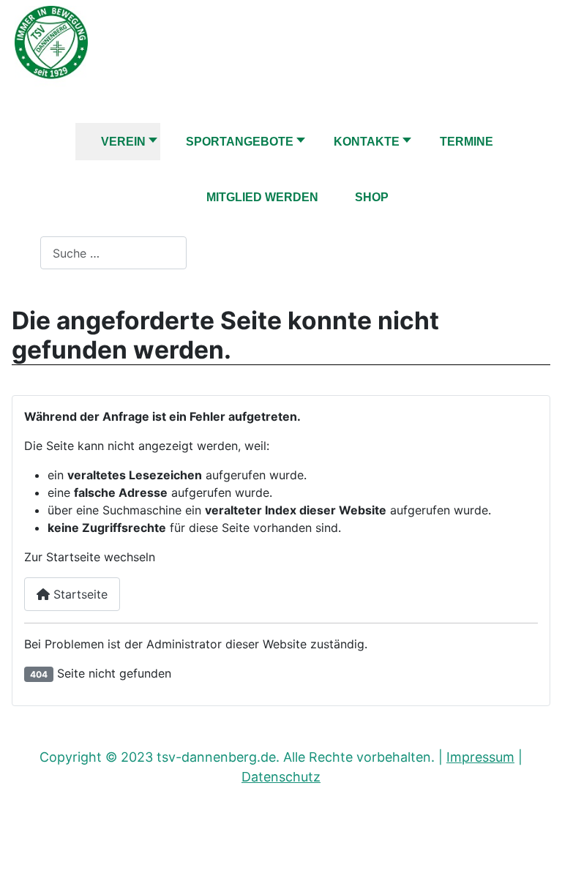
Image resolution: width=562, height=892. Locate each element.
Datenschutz (281, 776)
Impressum (480, 757)
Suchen (20, 253)
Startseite (79, 594)
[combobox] (113, 252)
